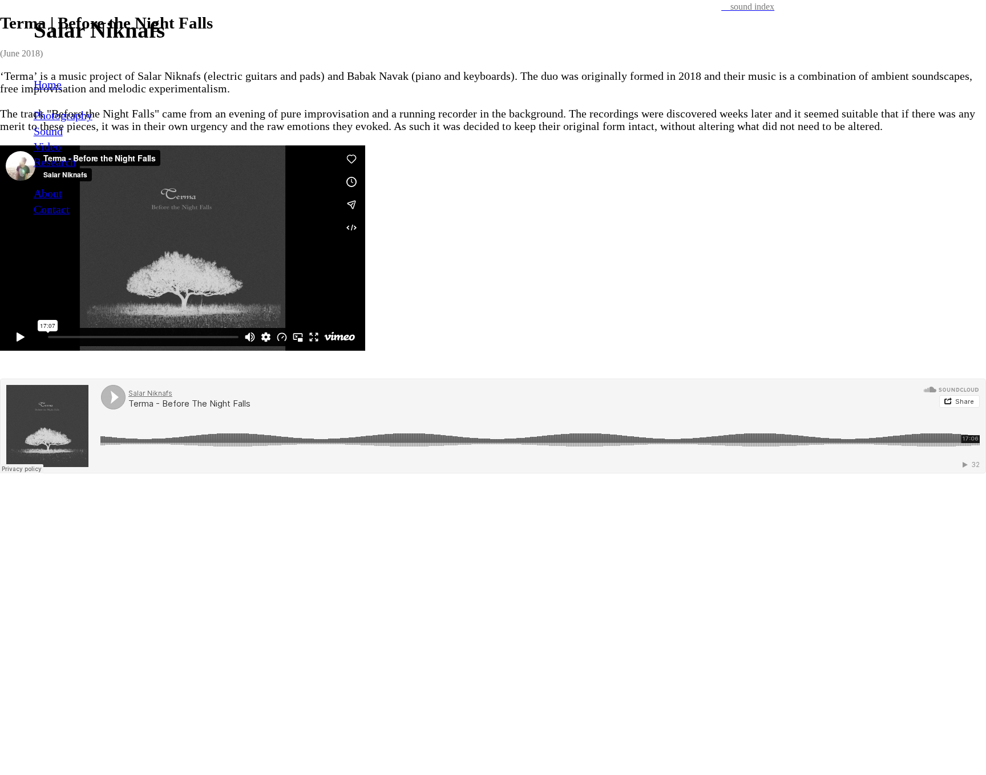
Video (47, 147)
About (48, 194)
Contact (52, 210)
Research (55, 162)
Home (48, 85)
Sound (48, 131)
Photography (63, 115)
